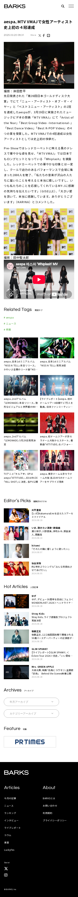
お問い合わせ (50, 805)
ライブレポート (12, 827)
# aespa (9, 317)
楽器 (6, 842)
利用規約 (47, 813)
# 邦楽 (7, 329)
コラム (7, 835)
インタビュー (11, 820)
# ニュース (10, 323)
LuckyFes (9, 849)
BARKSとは (49, 798)
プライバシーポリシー (55, 820)
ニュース (9, 805)
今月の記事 (10, 798)
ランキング (10, 813)
